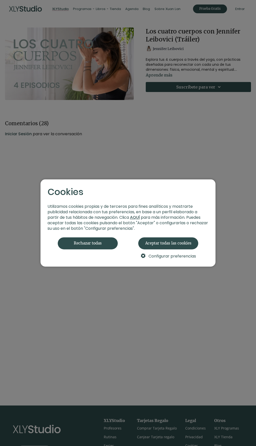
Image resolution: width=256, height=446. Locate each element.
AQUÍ (135, 217)
